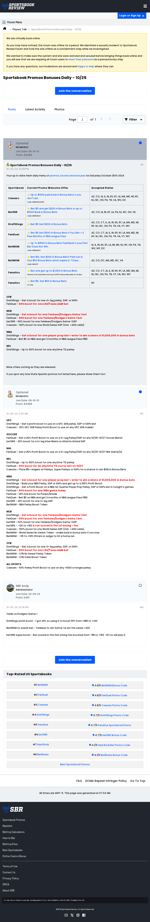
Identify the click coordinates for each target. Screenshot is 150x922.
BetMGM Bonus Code (114, 685)
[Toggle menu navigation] (145, 6)
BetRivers (43, 754)
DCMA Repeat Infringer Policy (106, 781)
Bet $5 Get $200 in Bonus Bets (49, 224)
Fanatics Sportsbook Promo (114, 725)
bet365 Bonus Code (114, 735)
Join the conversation (75, 91)
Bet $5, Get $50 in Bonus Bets (49, 281)
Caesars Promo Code (114, 705)
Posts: (19, 155)
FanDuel (43, 694)
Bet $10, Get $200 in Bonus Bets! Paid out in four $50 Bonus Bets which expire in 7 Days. (55, 258)
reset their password (81, 59)
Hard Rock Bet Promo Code (114, 745)
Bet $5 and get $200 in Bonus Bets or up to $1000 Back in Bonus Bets (54, 210)
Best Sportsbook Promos (75, 764)
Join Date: (22, 151)
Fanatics (43, 724)
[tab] (12, 109)
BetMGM (43, 684)
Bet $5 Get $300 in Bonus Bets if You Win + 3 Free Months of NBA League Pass (55, 234)
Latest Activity (35, 109)
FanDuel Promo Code (114, 695)
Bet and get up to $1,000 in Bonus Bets (54, 270)
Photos (59, 109)
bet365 (43, 734)
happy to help (85, 66)
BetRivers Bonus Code (114, 755)
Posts (12, 109)
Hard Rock (43, 744)
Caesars (43, 704)
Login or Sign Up (130, 15)
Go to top (137, 781)
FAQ (79, 781)
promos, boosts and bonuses (67, 175)
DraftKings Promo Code (114, 715)
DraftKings (43, 714)
